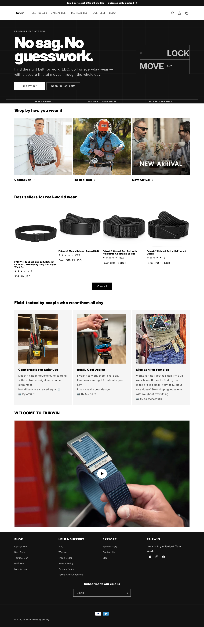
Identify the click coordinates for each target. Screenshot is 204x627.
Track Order (65, 557)
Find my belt (29, 85)
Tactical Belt (82, 179)
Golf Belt (19, 563)
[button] (172, 13)
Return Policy (65, 563)
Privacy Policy (66, 569)
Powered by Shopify (39, 620)
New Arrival (141, 179)
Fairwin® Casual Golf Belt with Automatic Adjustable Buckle (120, 252)
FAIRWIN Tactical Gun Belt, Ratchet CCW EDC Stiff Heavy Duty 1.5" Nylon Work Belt (35, 265)
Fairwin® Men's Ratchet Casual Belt (78, 251)
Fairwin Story (110, 546)
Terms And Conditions (70, 574)
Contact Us (109, 552)
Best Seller (20, 552)
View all (102, 286)
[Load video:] (102, 474)
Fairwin (26, 620)
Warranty (63, 552)
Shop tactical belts (63, 85)
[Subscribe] (127, 593)
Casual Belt (23, 179)
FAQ (60, 546)
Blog (105, 557)
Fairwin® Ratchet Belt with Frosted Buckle (166, 252)
